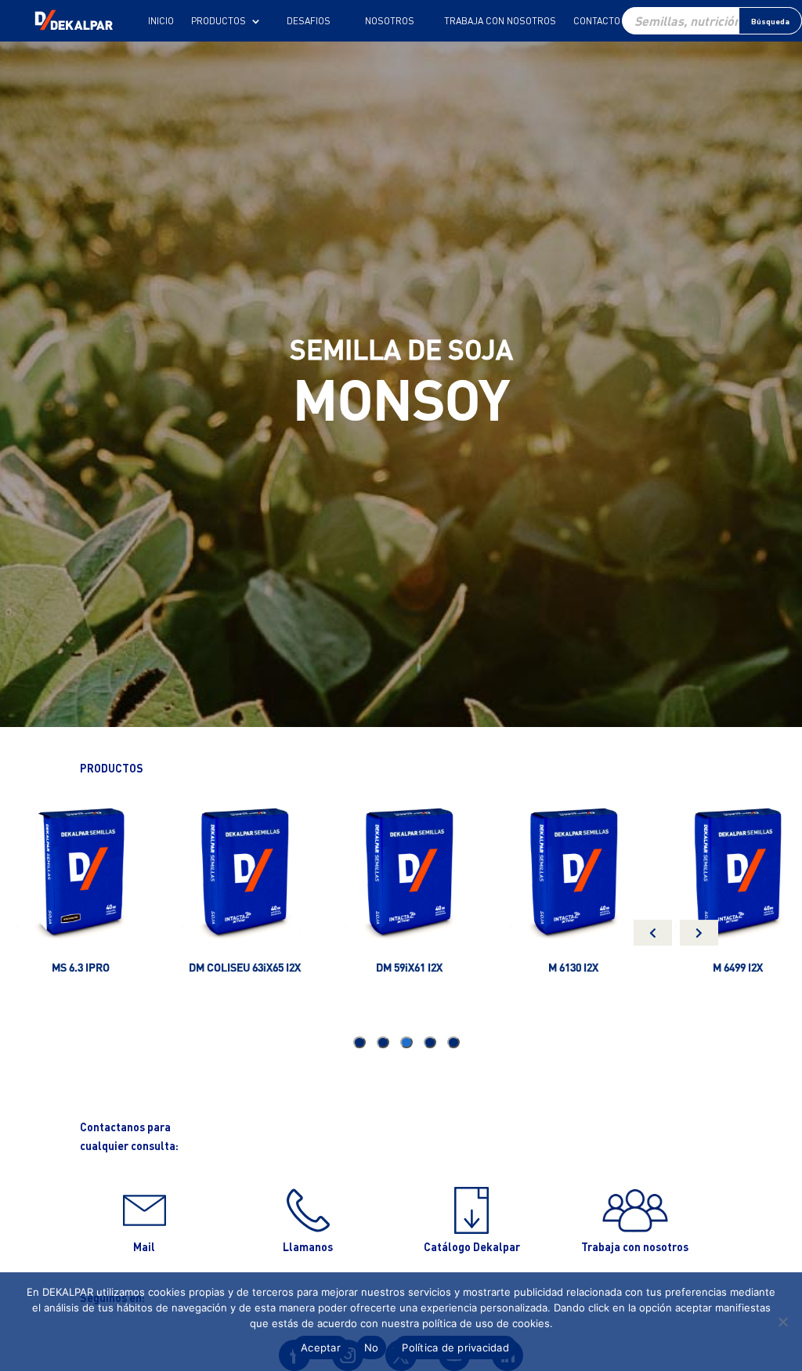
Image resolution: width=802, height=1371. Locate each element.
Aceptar (321, 1347)
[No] (782, 1321)
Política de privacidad (455, 1347)
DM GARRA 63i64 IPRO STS (295, 967)
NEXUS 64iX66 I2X (624, 967)
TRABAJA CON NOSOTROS (500, 21)
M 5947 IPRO (131, 967)
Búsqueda (770, 21)
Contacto (596, 21)
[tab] (453, 1042)
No (371, 1347)
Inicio (161, 21)
